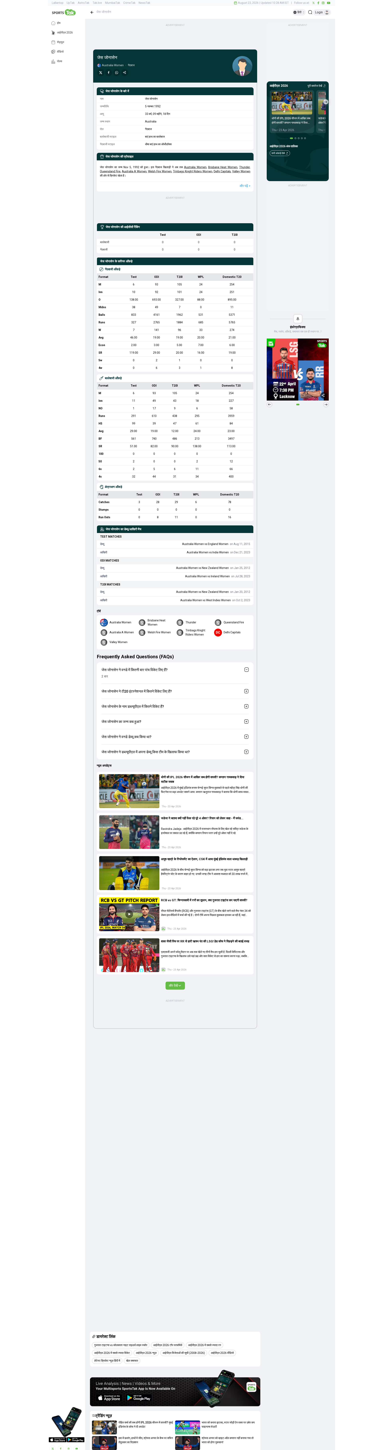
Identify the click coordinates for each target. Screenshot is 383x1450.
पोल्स (59, 61)
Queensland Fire (110, 171)
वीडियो (60, 51)
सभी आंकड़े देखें (278, 153)
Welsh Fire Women (160, 171)
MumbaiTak (112, 2)
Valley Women (241, 171)
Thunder (244, 167)
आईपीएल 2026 (65, 32)
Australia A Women (134, 171)
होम (58, 23)
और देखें (173, 985)
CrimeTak (129, 2)
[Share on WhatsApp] (116, 72)
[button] (129, 791)
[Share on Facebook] (108, 72)
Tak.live (97, 2)
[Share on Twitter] (100, 72)
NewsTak (144, 2)
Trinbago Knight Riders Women (192, 171)
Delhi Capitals (222, 171)
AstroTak (83, 2)
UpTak (71, 2)
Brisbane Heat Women (223, 167)
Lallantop (57, 2)
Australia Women (195, 167)
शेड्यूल (60, 42)
